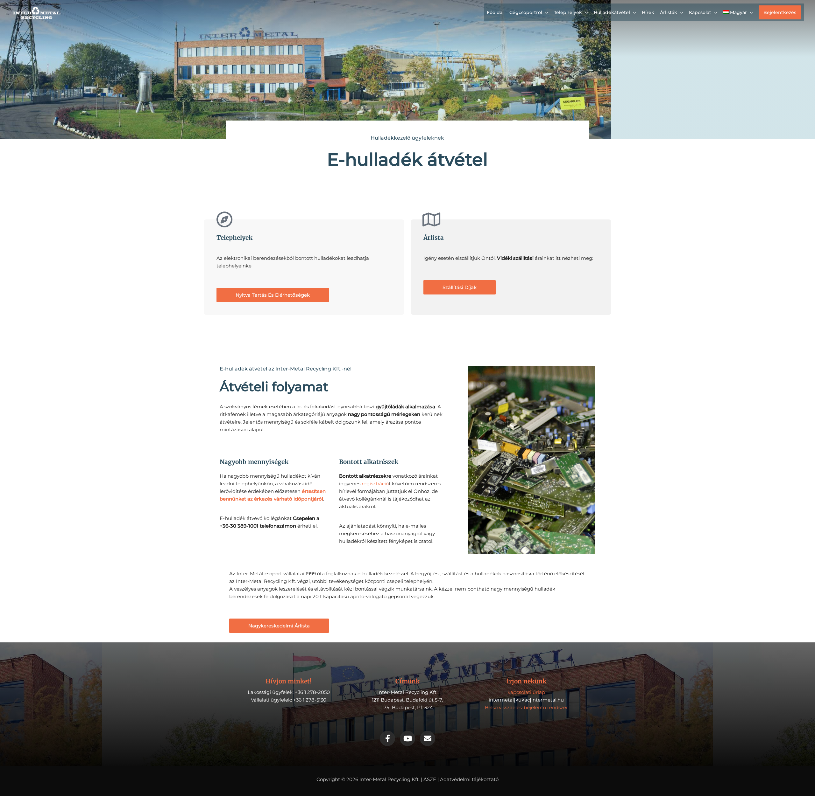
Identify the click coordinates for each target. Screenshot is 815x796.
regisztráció (374, 484)
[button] (780, 12)
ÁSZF (429, 779)
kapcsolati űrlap (526, 692)
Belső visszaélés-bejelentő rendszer (526, 707)
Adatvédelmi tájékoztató (469, 779)
